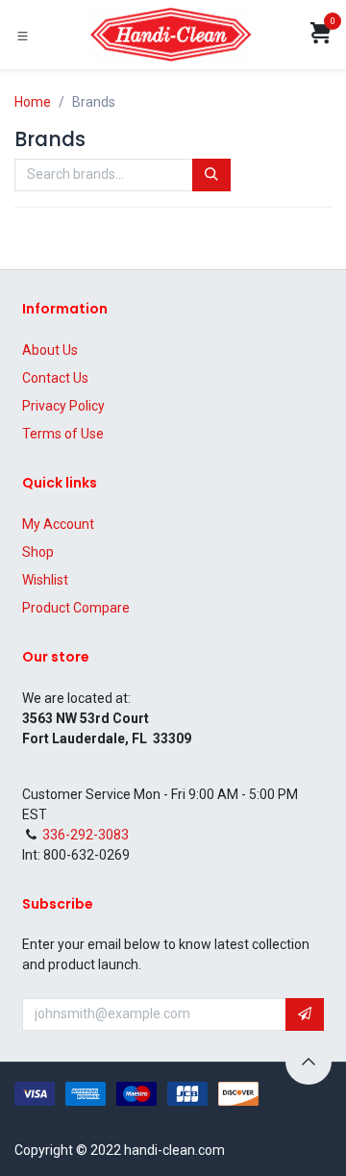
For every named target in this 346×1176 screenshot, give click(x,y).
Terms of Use (63, 433)
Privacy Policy (63, 405)
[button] (304, 1014)
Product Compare (76, 607)
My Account (58, 524)
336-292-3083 (85, 834)
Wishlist (45, 580)
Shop (38, 552)
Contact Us (55, 378)
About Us (50, 350)
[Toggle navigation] (22, 35)
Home (32, 102)
